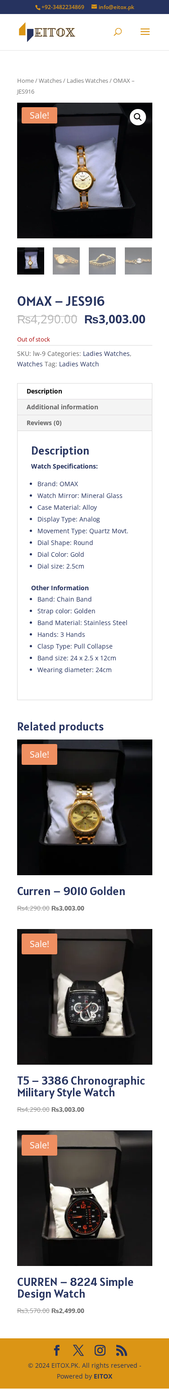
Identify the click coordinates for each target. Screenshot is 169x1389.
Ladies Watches (87, 80)
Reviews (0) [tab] (44, 422)
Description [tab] (44, 391)
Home (25, 80)
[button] (138, 117)
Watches (50, 80)
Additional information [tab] (62, 407)
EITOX (103, 1376)
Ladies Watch (79, 364)
